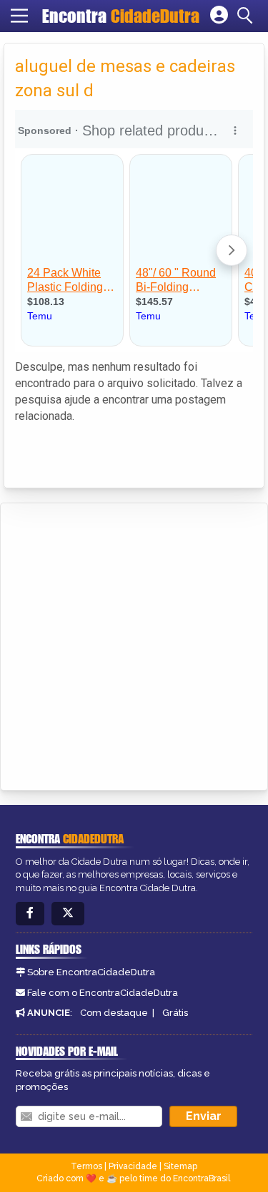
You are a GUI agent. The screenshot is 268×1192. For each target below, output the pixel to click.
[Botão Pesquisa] (247, 15)
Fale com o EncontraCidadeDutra (102, 992)
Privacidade (133, 1166)
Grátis (175, 1012)
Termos (86, 1166)
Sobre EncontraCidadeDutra (91, 972)
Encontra (120, 15)
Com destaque (114, 1012)
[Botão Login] (219, 16)
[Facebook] (30, 913)
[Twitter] (67, 913)
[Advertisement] (134, 644)
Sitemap (180, 1166)
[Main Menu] (19, 15)
